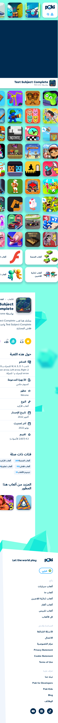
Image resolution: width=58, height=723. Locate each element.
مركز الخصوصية (45, 644)
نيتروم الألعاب (23, 472)
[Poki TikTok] (50, 711)
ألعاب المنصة (22, 461)
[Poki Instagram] (41, 711)
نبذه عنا (49, 677)
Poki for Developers (42, 683)
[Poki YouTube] (33, 711)
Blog (50, 695)
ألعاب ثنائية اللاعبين (42, 599)
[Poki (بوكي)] (50, 7)
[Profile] (52, 14)
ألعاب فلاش (23, 467)
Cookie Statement (43, 656)
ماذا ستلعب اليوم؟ (48, 14)
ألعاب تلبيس (46, 611)
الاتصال (49, 638)
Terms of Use (46, 662)
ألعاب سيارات (45, 586)
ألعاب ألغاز (47, 605)
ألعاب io (48, 593)
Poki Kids (48, 689)
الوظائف (48, 701)
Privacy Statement (43, 650)
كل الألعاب (47, 617)
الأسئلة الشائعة (45, 632)
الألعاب (10, 299)
